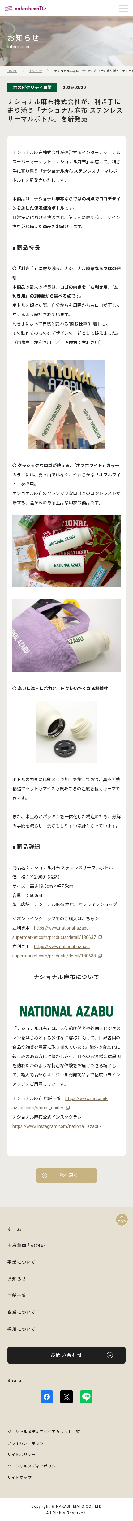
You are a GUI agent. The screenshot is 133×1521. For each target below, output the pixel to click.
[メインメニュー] (123, 8)
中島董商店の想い (26, 1245)
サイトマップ (19, 1478)
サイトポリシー (21, 1455)
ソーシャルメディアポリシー (33, 1466)
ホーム (14, 1229)
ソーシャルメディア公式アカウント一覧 (43, 1432)
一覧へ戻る (66, 1175)
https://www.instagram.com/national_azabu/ (56, 1126)
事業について (21, 1262)
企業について (21, 1312)
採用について (21, 1329)
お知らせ (35, 71)
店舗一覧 (16, 1295)
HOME (12, 71)
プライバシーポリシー (27, 1443)
